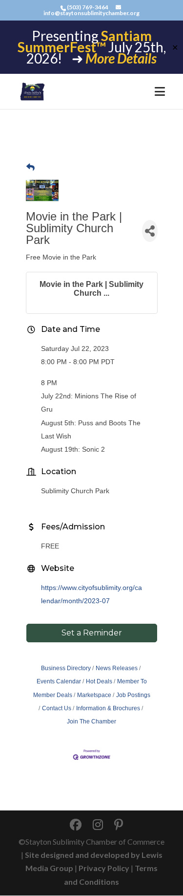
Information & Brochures (108, 708)
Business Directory (66, 668)
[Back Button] (30, 167)
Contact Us (56, 708)
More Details (121, 58)
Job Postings (133, 695)
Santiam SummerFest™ (85, 41)
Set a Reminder (91, 632)
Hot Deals (99, 681)
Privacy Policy (104, 868)
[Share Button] (150, 231)
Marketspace (94, 695)
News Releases (117, 668)
